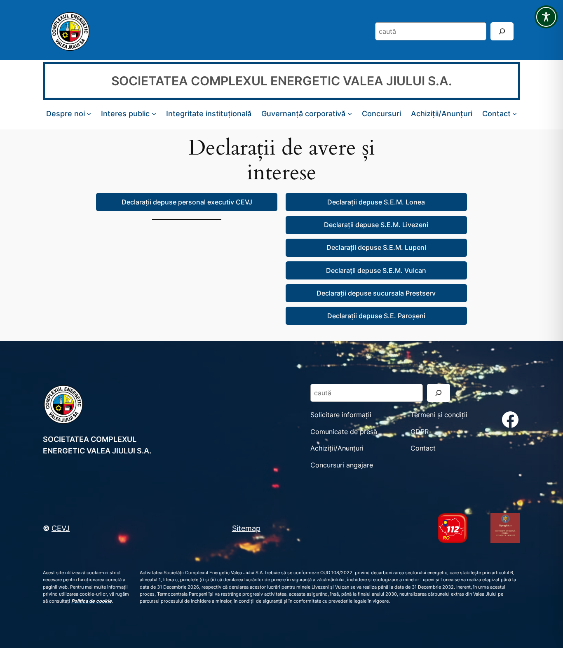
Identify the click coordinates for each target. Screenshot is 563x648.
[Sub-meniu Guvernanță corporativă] (349, 113)
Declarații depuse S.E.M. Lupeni (376, 247)
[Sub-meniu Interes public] (154, 113)
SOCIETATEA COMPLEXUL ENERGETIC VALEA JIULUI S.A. (281, 80)
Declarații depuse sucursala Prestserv (376, 293)
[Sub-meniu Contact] (514, 113)
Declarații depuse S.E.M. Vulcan (376, 270)
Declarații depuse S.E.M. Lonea (376, 202)
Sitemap (246, 528)
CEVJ (61, 528)
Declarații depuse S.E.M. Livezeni (376, 225)
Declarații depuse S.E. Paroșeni (376, 316)
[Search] (502, 31)
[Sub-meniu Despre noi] (89, 113)
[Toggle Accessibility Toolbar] (546, 17)
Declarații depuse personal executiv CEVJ (187, 202)
